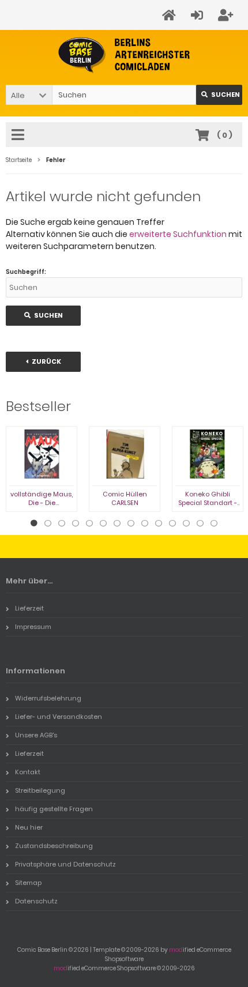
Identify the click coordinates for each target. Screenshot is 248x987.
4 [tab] (75, 523)
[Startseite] (170, 15)
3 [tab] (61, 523)
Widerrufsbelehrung (48, 698)
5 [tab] (89, 523)
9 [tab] (145, 523)
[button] (29, 95)
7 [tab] (117, 523)
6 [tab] (103, 523)
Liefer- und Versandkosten (58, 716)
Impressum (33, 626)
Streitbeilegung (40, 790)
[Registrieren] (227, 15)
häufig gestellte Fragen (54, 808)
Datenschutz (36, 901)
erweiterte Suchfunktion (178, 234)
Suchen (219, 95)
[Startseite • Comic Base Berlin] (124, 55)
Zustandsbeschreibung (54, 845)
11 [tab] (172, 523)
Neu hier (29, 827)
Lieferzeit (29, 608)
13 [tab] (200, 523)
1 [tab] (34, 523)
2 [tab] (48, 523)
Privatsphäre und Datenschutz (65, 864)
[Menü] (20, 135)
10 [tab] (158, 523)
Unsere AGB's (36, 735)
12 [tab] (186, 523)
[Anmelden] (198, 15)
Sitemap (28, 882)
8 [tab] (131, 523)
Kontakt (27, 772)
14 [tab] (214, 523)
